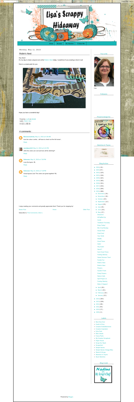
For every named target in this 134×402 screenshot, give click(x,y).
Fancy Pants (99, 336)
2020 (98, 178)
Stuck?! (99, 249)
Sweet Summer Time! (104, 257)
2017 (98, 186)
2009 (98, 312)
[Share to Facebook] (27, 124)
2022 (98, 172)
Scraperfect (99, 345)
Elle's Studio (99, 333)
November (101, 196)
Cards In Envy (100, 324)
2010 (98, 309)
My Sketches (70, 43)
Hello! (99, 244)
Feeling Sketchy (102, 254)
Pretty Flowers (101, 273)
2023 (98, 170)
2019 (98, 180)
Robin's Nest (48, 60)
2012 (98, 304)
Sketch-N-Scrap (101, 352)
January (100, 295)
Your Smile (100, 236)
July (99, 207)
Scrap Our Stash (101, 343)
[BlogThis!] (23, 124)
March (100, 290)
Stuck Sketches (100, 357)
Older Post (86, 209)
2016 (98, 188)
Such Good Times (102, 252)
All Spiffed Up (101, 217)
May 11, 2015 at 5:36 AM (43, 136)
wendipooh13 (28, 148)
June (99, 209)
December (101, 193)
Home (51, 43)
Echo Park (99, 331)
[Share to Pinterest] (30, 124)
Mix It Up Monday (102, 228)
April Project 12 (102, 278)
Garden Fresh (101, 270)
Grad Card (100, 233)
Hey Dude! (100, 246)
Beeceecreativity (29, 136)
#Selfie (99, 238)
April (99, 287)
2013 (98, 301)
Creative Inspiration (102, 329)
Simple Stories (100, 347)
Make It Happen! (102, 284)
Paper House (100, 340)
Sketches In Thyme (102, 354)
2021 (98, 175)
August (100, 204)
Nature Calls (101, 276)
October (100, 199)
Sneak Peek (101, 230)
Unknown (27, 159)
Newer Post (22, 209)
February (101, 293)
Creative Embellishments (103, 326)
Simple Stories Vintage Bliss (104, 350)
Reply (25, 142)
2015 (98, 191)
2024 (98, 167)
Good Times (101, 241)
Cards (99, 220)
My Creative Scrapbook (103, 338)
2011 (97, 307)
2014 (98, 298)
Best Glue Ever (100, 322)
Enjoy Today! (101, 225)
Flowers (99, 268)
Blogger (70, 397)
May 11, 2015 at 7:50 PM (38, 159)
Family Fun (100, 260)
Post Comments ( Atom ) (35, 213)
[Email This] (20, 124)
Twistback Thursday (103, 222)
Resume (59, 43)
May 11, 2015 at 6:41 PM (41, 148)
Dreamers (100, 214)
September (101, 201)
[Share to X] (25, 124)
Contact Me (81, 43)
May (99, 212)
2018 (98, 183)
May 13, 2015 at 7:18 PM (38, 171)
